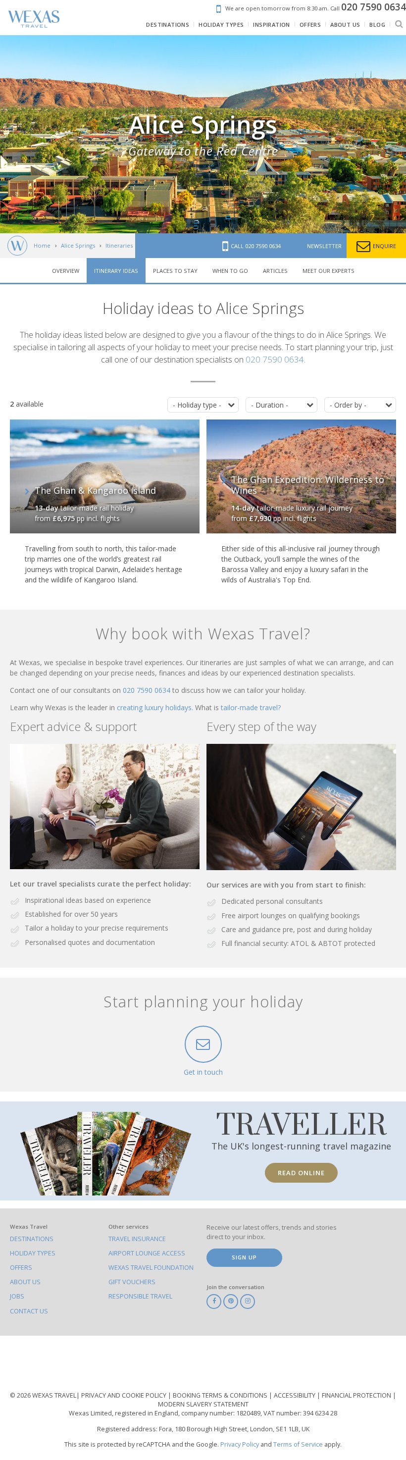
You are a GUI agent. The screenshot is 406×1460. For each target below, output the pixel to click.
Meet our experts (329, 270)
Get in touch (203, 1072)
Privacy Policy (239, 1444)
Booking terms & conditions (221, 1395)
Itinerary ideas (116, 270)
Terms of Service (298, 1444)
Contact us (29, 1311)
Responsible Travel (140, 1296)
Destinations (31, 1239)
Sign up (244, 1257)
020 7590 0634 (275, 359)
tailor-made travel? (251, 707)
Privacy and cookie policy (124, 1395)
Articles (275, 270)
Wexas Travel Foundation (151, 1267)
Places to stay (175, 270)
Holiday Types (32, 1253)
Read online (301, 1172)
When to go (230, 270)
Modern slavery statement (203, 1404)
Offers (21, 1267)
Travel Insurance (137, 1239)
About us (25, 1282)
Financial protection (357, 1395)
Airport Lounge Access (146, 1253)
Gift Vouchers (131, 1282)
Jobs (17, 1296)
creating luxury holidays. (156, 707)
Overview (65, 270)
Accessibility (295, 1395)
